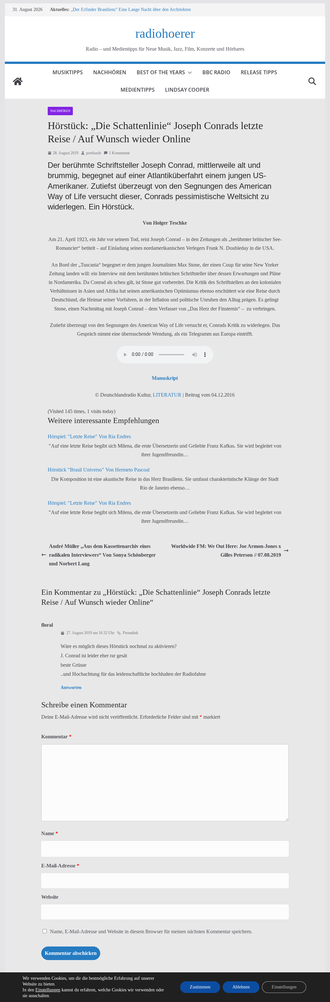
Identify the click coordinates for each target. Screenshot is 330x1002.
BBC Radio (216, 72)
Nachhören (109, 72)
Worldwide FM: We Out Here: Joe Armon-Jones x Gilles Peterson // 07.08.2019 (226, 550)
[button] (188, 72)
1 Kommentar (119, 153)
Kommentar (56, 736)
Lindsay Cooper (187, 89)
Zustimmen (200, 987)
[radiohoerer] (17, 81)
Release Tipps (259, 72)
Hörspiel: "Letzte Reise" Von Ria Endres (89, 436)
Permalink (130, 633)
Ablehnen (241, 987)
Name (49, 833)
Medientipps (138, 89)
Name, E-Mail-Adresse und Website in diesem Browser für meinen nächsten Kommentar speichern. (151, 931)
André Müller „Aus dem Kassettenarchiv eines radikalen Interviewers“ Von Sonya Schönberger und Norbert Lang (102, 554)
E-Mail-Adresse (60, 865)
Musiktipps (68, 72)
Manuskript (165, 378)
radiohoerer (165, 33)
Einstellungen (47, 989)
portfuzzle (93, 153)
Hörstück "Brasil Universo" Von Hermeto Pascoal (99, 469)
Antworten (71, 687)
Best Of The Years (161, 72)
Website (49, 897)
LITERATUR (167, 395)
